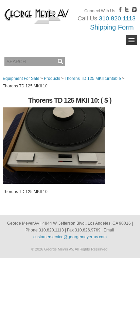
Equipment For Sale (21, 78)
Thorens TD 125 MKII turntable (93, 78)
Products (52, 78)
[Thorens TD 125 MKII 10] (54, 182)
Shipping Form (112, 27)
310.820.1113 (117, 18)
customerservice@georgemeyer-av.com (70, 237)
